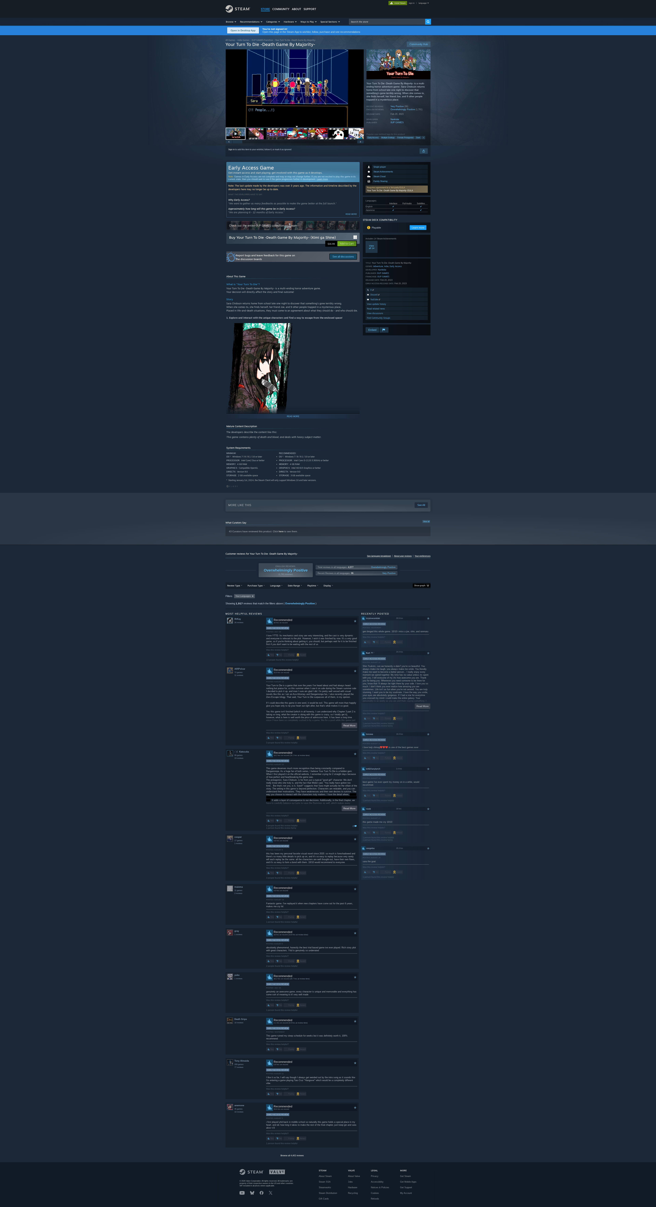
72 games (238, 672)
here (281, 531)
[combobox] (387, 22)
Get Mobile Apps (408, 1182)
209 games (239, 1064)
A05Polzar (239, 669)
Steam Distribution (328, 1193)
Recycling (353, 1193)
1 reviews (238, 843)
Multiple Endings (388, 138)
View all (426, 521)
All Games (230, 40)
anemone (239, 1105)
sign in (411, 3)
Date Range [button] (294, 585)
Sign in (231, 149)
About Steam (325, 1176)
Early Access (373, 138)
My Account (406, 1193)
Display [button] (327, 585)
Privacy (374, 1176)
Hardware (352, 1187)
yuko (237, 975)
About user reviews (403, 556)
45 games (238, 1109)
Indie (386, 266)
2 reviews (238, 893)
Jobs (350, 1182)
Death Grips (240, 1019)
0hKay (237, 619)
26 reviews (238, 622)
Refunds (375, 1198)
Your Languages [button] (243, 596)
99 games (238, 755)
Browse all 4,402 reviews (292, 1155)
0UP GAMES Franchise (262, 40)
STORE (265, 9)
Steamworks (325, 1187)
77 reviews (238, 1067)
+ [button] (423, 138)
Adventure (378, 266)
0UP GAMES (397, 122)
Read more (351, 214)
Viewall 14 (371, 246)
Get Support (406, 1187)
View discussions (375, 313)
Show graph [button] (419, 585)
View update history (376, 304)
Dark (418, 138)
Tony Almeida (241, 1061)
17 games (238, 840)
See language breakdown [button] (379, 556)
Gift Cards (324, 1198)
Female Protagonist (405, 138)
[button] (231, 22)
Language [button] (275, 585)
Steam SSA (325, 1182)
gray (236, 931)
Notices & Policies (380, 1187)
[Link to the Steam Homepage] (238, 11)
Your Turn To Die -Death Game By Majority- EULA (390, 190)
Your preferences (422, 556)
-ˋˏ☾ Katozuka (241, 751)
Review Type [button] (233, 585)
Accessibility (377, 1182)
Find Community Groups (378, 318)
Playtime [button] (311, 585)
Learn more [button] (418, 227)
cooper (238, 837)
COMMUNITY (280, 9)
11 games (238, 890)
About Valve (354, 1176)
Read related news (376, 308)
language (423, 3)
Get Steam (405, 1176)
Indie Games (243, 40)
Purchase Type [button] (255, 585)
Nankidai (395, 119)
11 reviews (238, 675)
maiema (238, 887)
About (296, 9)
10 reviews (238, 1023)
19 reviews (238, 758)
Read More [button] (349, 725)
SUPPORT (310, 9)
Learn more (322, 179)
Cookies (375, 1193)
